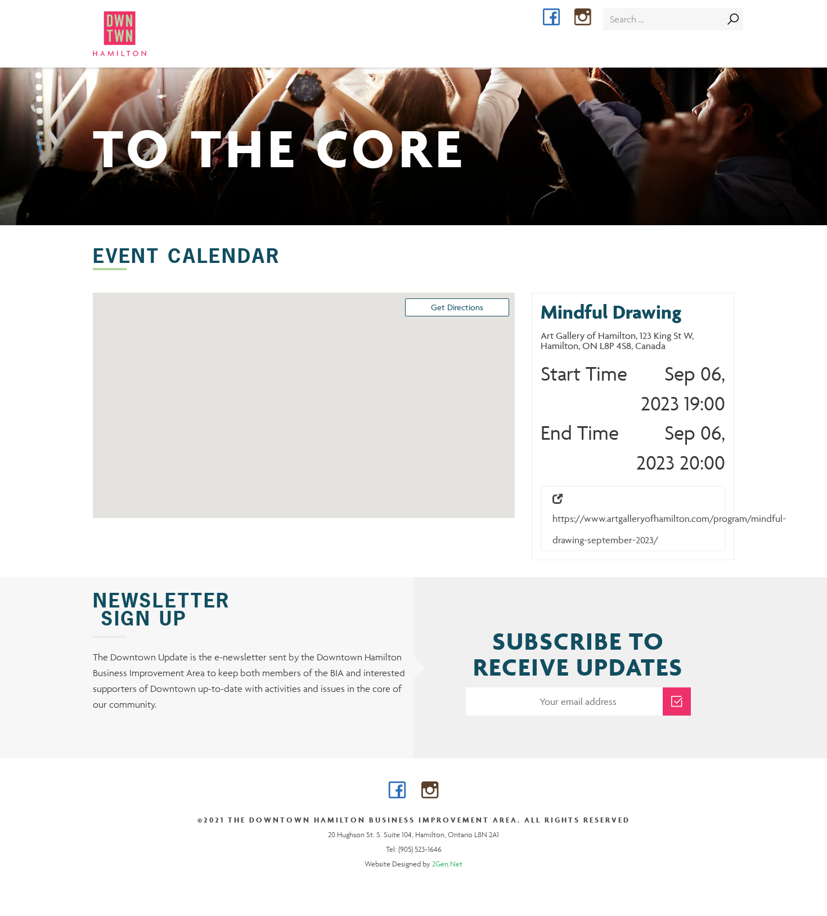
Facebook (559, 18)
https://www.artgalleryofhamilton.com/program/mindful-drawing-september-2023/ (638, 529)
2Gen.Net (447, 864)
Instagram (430, 790)
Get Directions (457, 307)
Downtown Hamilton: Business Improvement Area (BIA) (140, 33)
